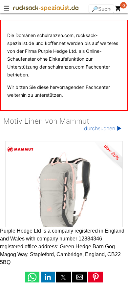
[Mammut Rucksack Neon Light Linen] (64, 190)
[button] (32, 277)
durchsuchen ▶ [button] (102, 128)
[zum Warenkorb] (118, 10)
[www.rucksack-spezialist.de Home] (46, 9)
